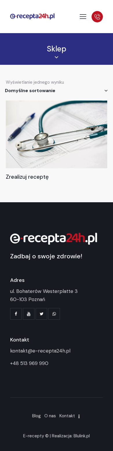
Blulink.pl (82, 436)
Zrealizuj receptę (27, 176)
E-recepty (33, 436)
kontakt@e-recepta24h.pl (40, 351)
